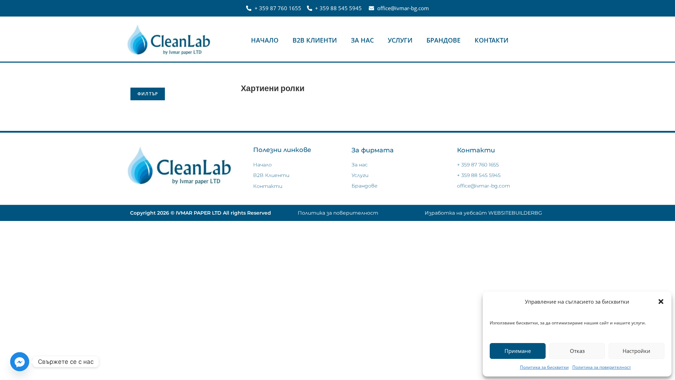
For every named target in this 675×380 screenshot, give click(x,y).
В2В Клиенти (314, 40)
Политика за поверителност (601, 367)
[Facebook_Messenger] (19, 361)
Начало (264, 40)
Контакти (491, 40)
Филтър (147, 94)
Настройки (636, 350)
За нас (362, 40)
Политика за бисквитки (544, 367)
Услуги (400, 40)
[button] (660, 301)
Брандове (443, 40)
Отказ (577, 350)
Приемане (517, 350)
